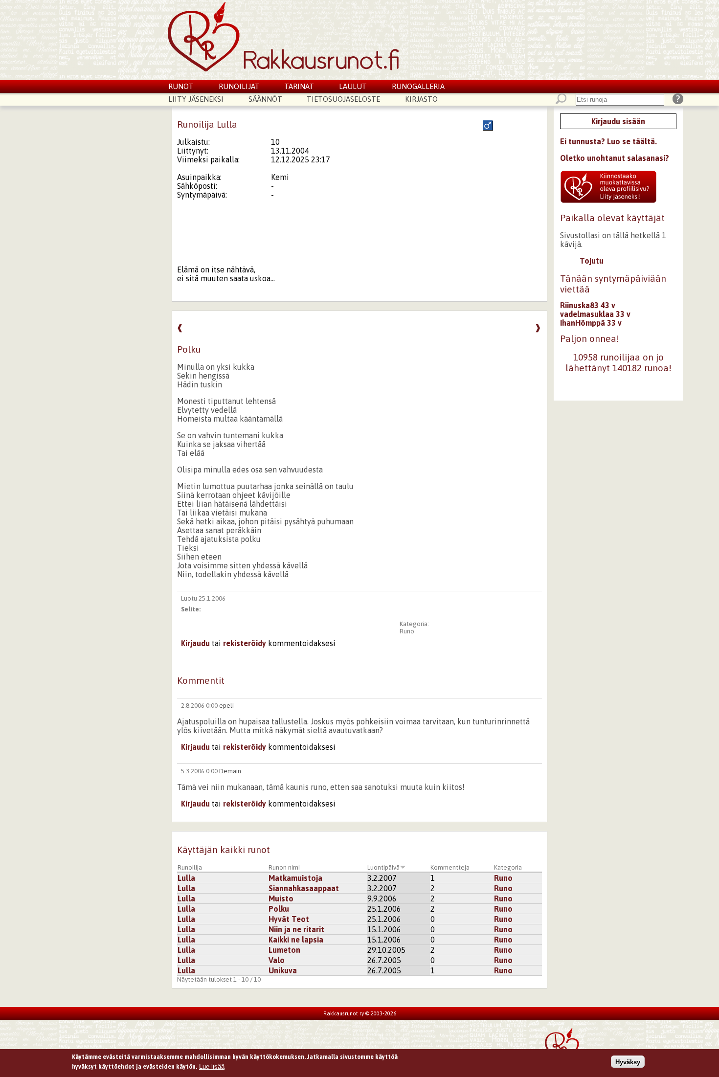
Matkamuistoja (295, 878)
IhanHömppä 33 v (591, 322)
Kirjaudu (195, 643)
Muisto (281, 898)
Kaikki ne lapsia (296, 939)
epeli (226, 705)
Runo (407, 631)
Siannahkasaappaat (304, 888)
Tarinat (299, 86)
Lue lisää (212, 1066)
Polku (279, 908)
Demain (230, 771)
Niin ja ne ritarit (296, 929)
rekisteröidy (244, 643)
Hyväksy (627, 1061)
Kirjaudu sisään (618, 121)
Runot (181, 86)
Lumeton (284, 949)
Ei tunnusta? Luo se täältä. (608, 141)
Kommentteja (450, 867)
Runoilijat (239, 86)
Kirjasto (421, 99)
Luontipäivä (383, 867)
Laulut (353, 86)
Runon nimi (284, 867)
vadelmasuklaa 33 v (595, 314)
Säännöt (265, 99)
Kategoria (508, 867)
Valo (277, 960)
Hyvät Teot (289, 919)
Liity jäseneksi (196, 99)
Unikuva (283, 970)
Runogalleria (418, 86)
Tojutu (592, 260)
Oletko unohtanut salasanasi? (614, 158)
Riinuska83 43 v (587, 305)
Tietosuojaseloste (343, 99)
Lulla (186, 878)
